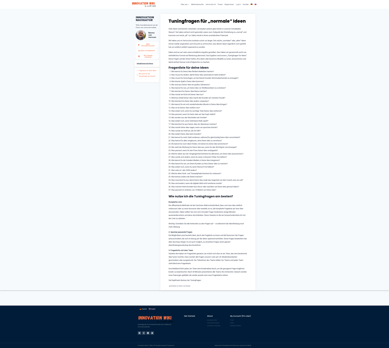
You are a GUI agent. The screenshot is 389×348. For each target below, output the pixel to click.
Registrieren (229, 4)
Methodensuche (197, 4)
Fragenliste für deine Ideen (147, 70)
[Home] (152, 333)
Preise (220, 4)
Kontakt (246, 4)
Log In (238, 4)
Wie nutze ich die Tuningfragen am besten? (147, 75)
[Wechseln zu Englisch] (255, 4)
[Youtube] (148, 333)
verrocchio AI (211, 4)
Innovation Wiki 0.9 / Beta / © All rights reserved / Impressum (156, 345)
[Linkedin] (139, 333)
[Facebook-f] (143, 333)
